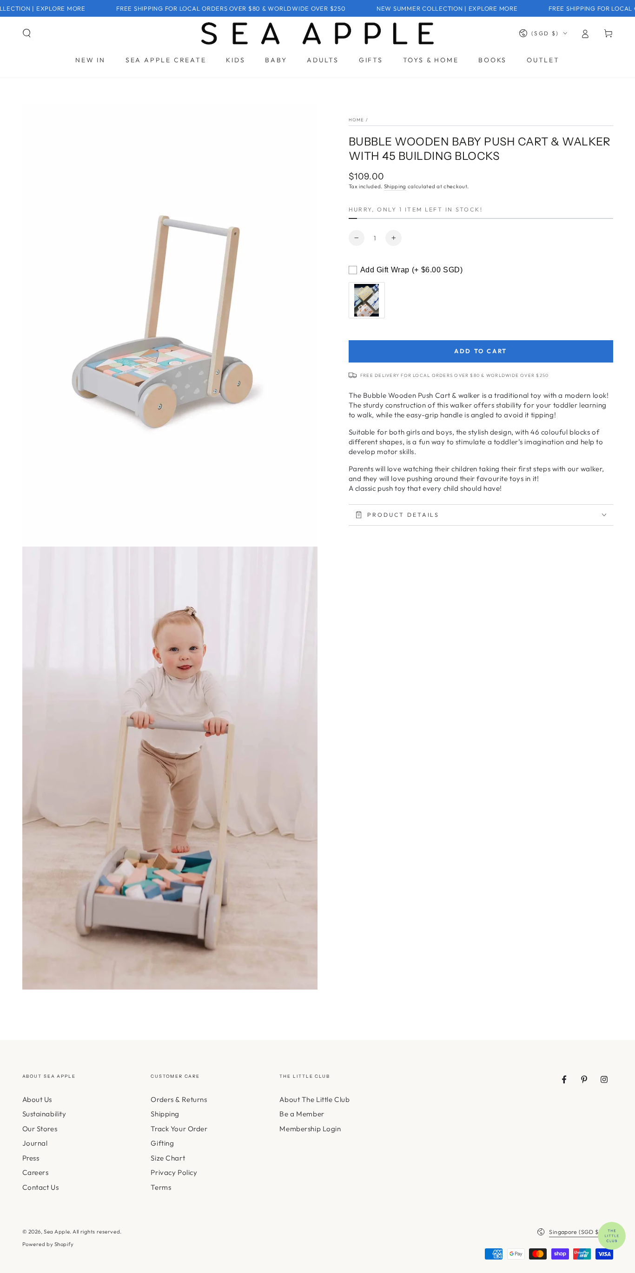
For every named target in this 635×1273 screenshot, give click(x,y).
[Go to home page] (317, 33)
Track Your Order (179, 1128)
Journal (35, 1143)
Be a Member (301, 1113)
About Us (37, 1099)
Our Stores (40, 1128)
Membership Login (310, 1128)
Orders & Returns (179, 1099)
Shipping (395, 186)
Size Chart (168, 1158)
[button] (26, 33)
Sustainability (44, 1113)
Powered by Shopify (48, 1244)
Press (31, 1158)
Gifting (162, 1143)
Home (356, 119)
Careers (35, 1172)
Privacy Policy (174, 1172)
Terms (161, 1187)
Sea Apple (57, 1231)
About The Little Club (314, 1099)
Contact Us (40, 1187)
